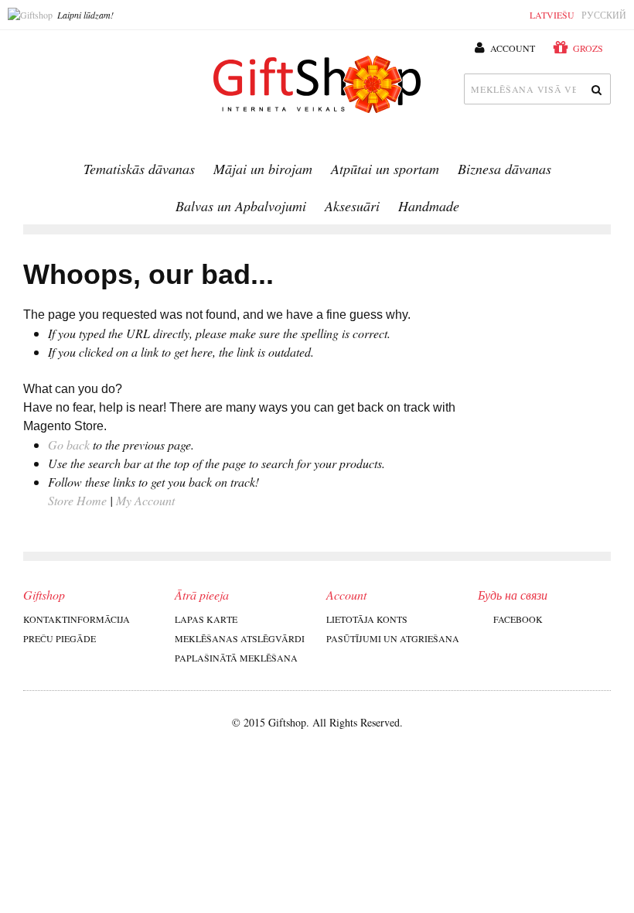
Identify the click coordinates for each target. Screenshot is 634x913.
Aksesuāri (352, 206)
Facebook (518, 619)
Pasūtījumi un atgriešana (392, 638)
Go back (69, 444)
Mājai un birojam (262, 168)
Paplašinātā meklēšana (236, 657)
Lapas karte (206, 619)
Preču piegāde (59, 638)
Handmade (428, 206)
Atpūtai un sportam (385, 168)
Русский (603, 15)
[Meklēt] (595, 89)
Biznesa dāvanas (504, 168)
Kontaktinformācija (76, 619)
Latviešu (552, 15)
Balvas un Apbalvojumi (241, 206)
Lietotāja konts (366, 619)
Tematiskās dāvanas (139, 168)
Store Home (77, 500)
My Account (145, 500)
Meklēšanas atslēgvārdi (240, 638)
